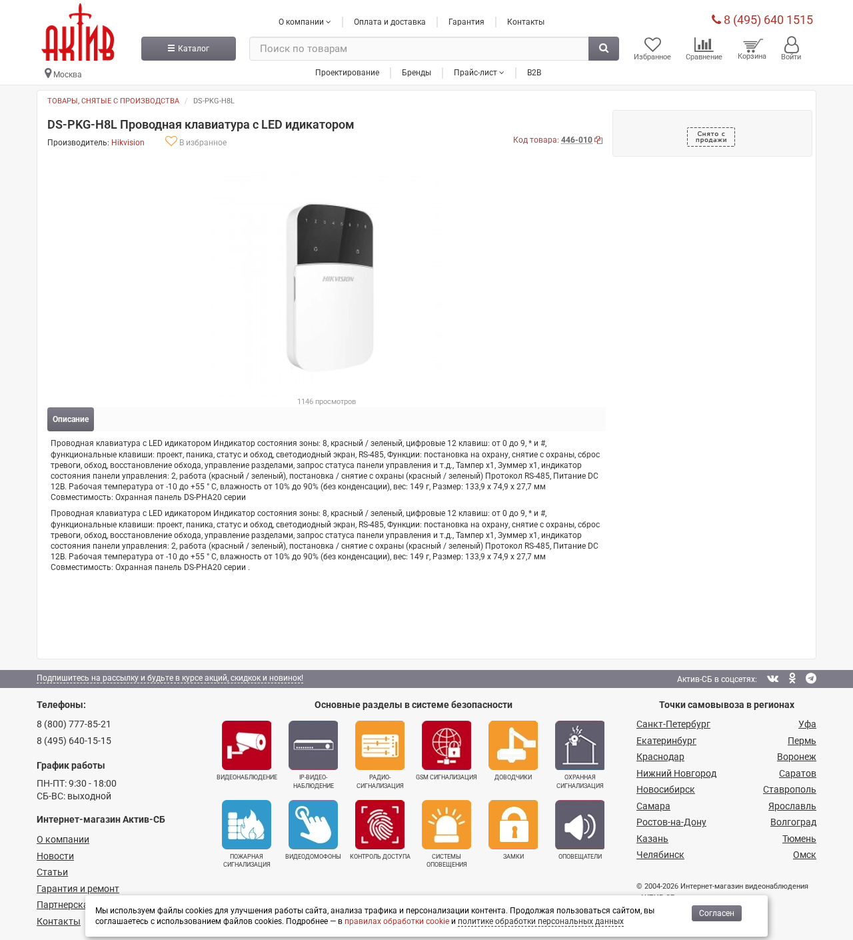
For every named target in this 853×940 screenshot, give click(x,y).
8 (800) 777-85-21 (74, 724)
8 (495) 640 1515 (767, 20)
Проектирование (347, 72)
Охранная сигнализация (580, 781)
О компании (63, 839)
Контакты (525, 22)
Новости (55, 856)
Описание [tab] (71, 419)
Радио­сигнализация (380, 781)
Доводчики (513, 777)
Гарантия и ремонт (78, 888)
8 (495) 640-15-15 (74, 740)
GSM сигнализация (446, 777)
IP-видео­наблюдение (313, 781)
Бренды (416, 72)
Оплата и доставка (390, 22)
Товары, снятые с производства (113, 101)
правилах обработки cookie (397, 921)
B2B (534, 72)
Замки (513, 856)
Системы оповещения (446, 860)
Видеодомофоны (313, 856)
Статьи (52, 872)
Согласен (716, 913)
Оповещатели (580, 856)
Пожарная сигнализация (247, 860)
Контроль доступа (380, 856)
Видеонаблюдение (247, 777)
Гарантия (466, 22)
